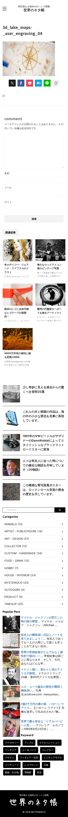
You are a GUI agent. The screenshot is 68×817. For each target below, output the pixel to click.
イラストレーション (49, 742)
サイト (8, 201)
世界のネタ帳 (34, 10)
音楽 (39, 772)
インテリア (10, 750)
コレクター (47, 750)
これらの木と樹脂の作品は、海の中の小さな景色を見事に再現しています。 (43, 416)
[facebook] (20, 83)
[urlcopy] (55, 83)
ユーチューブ (12, 765)
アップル (28, 742)
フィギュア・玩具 (29, 757)
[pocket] (29, 83)
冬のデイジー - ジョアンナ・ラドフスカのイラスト (16, 268)
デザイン (9, 757)
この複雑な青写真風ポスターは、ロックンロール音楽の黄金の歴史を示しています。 (43, 489)
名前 (6, 173)
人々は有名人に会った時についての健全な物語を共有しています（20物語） (43, 465)
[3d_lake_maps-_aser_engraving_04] (38, 83)
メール (8, 187)
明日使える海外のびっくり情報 (34, 795)
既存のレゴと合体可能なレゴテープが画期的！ (16, 312)
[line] (47, 83)
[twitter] (12, 83)
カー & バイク (29, 750)
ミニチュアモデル (53, 757)
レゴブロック (31, 765)
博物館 (27, 772)
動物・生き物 (12, 772)
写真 (46, 765)
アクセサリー (12, 742)
